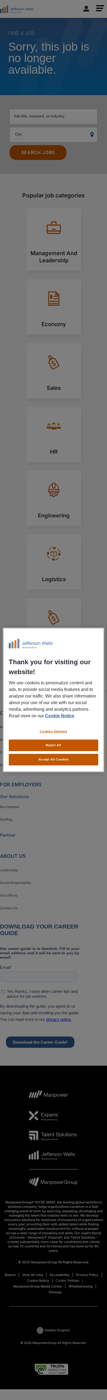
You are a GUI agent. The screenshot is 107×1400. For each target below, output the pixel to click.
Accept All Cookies (53, 759)
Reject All (53, 745)
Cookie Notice (59, 715)
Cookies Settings (53, 731)
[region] (54, 700)
